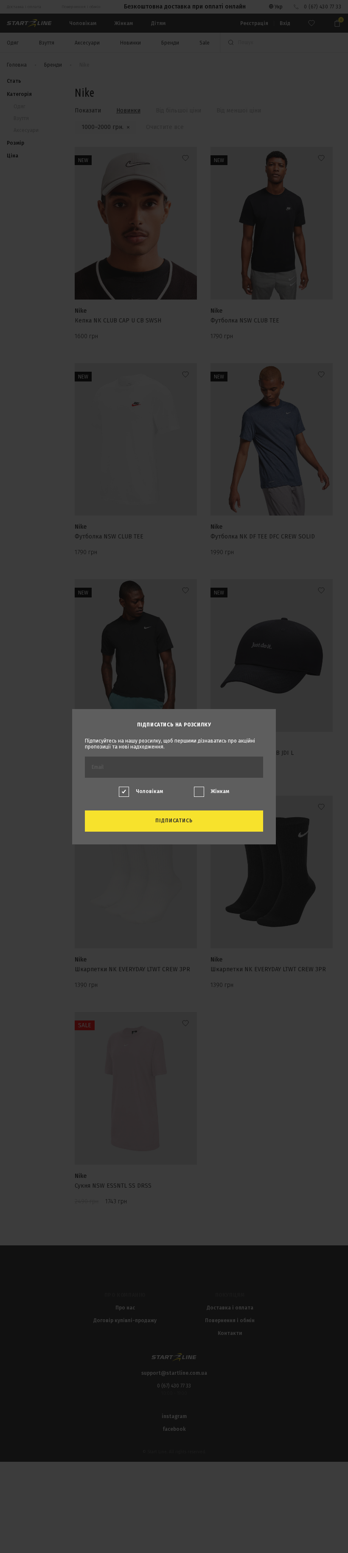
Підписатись (174, 821)
